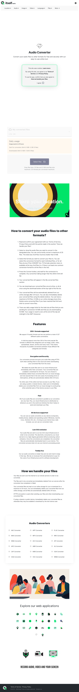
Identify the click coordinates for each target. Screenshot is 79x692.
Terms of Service (16, 687)
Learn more (46, 68)
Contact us (39, 689)
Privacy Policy (43, 73)
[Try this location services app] (39, 200)
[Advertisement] (39, 25)
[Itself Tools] (39, 659)
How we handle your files (39, 79)
